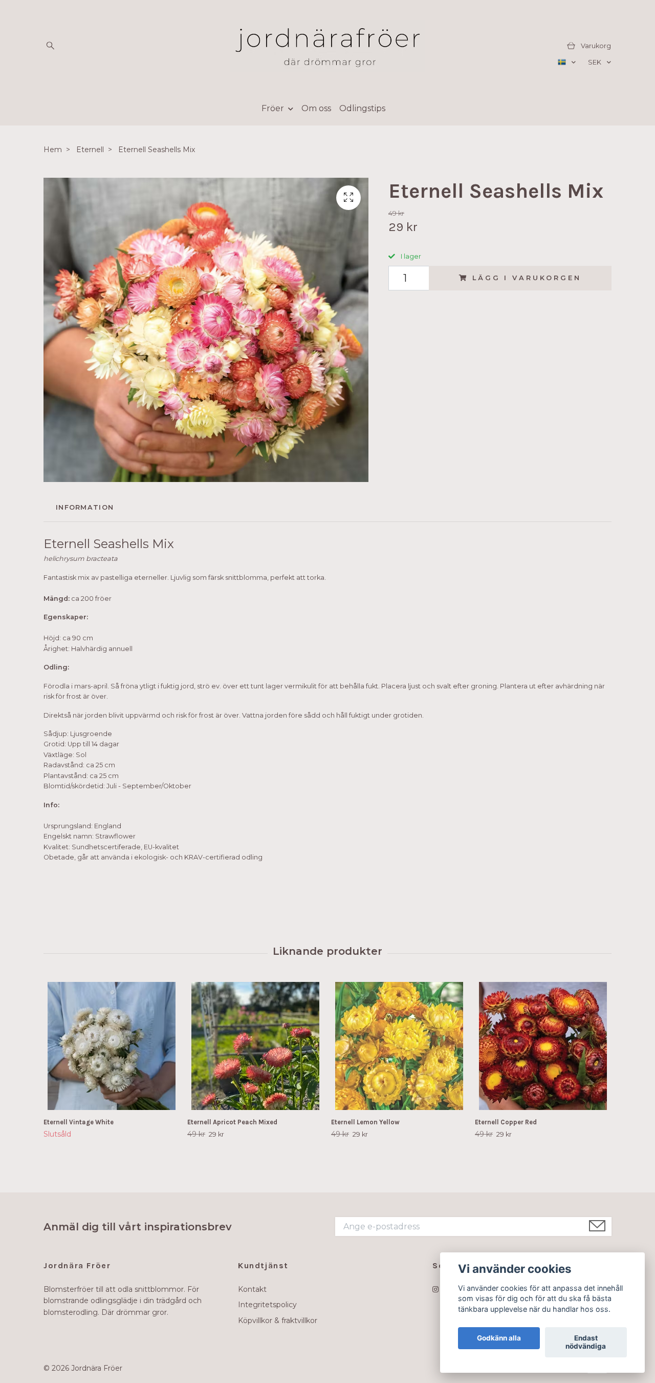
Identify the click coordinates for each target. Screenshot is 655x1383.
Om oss (316, 108)
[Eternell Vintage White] (111, 1046)
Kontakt (252, 1289)
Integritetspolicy (267, 1304)
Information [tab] (85, 507)
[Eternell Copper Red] (543, 1046)
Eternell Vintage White (78, 1122)
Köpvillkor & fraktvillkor (277, 1320)
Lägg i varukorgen (526, 278)
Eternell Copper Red (506, 1122)
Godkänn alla (499, 1338)
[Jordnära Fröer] (327, 46)
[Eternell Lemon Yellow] (399, 1046)
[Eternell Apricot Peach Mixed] (255, 1046)
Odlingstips (362, 108)
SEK (595, 62)
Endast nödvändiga (585, 1342)
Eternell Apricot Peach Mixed (232, 1122)
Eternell (90, 149)
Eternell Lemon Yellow (365, 1122)
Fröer (272, 108)
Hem (52, 149)
